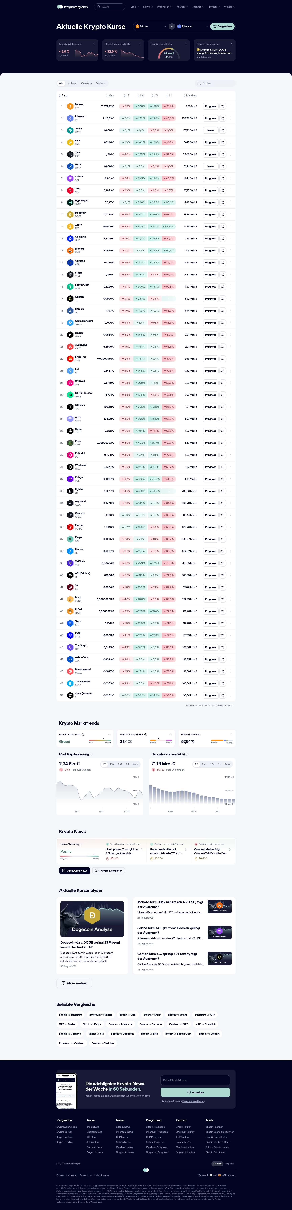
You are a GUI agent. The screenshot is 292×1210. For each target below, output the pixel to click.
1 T (127, 95)
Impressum (71, 1175)
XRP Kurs (91, 1137)
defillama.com (175, 1185)
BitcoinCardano (70, 1033)
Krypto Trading (64, 1142)
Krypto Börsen (64, 1131)
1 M (156, 95)
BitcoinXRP (128, 1014)
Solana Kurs (92, 1142)
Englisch (229, 1163)
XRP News (122, 1137)
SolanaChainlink (103, 1043)
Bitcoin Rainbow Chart (218, 1142)
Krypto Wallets (64, 1137)
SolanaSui (96, 1033)
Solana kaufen (183, 1142)
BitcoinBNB (149, 1033)
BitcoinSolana (177, 1014)
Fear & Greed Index (216, 1137)
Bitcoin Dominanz (215, 1152)
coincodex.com (188, 1185)
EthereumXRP (205, 1014)
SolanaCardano (151, 1024)
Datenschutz (86, 1175)
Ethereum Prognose (157, 1131)
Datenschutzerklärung (193, 1101)
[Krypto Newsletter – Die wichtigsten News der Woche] (65, 1097)
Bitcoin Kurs (92, 1126)
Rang (65, 95)
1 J (170, 95)
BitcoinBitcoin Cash (178, 1033)
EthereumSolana (100, 1014)
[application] (99, 794)
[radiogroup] (82, 83)
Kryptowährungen (66, 1126)
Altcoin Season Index (217, 1147)
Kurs (111, 95)
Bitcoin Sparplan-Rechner (220, 1131)
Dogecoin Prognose (157, 1152)
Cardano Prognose (156, 1147)
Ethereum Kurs (94, 1131)
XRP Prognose (154, 1137)
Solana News (123, 1142)
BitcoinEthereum (70, 1014)
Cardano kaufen (185, 1147)
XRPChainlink (205, 1024)
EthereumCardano (71, 1043)
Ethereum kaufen (185, 1131)
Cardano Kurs (94, 1147)
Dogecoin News (125, 1152)
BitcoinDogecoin (122, 1033)
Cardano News (124, 1147)
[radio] (61, 83)
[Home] (57, 1163)
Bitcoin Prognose (155, 1126)
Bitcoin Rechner (214, 1126)
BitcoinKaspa (92, 1024)
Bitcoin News (123, 1126)
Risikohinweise (101, 1175)
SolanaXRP (152, 1014)
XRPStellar (67, 1024)
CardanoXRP (178, 1024)
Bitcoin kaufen (183, 1126)
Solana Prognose (155, 1142)
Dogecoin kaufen (185, 1152)
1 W (142, 95)
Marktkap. (191, 95)
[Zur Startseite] (72, 6)
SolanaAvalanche (120, 1024)
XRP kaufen (182, 1137)
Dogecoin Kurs (94, 1152)
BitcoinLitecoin (209, 1033)
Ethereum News (124, 1131)
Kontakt (60, 1175)
